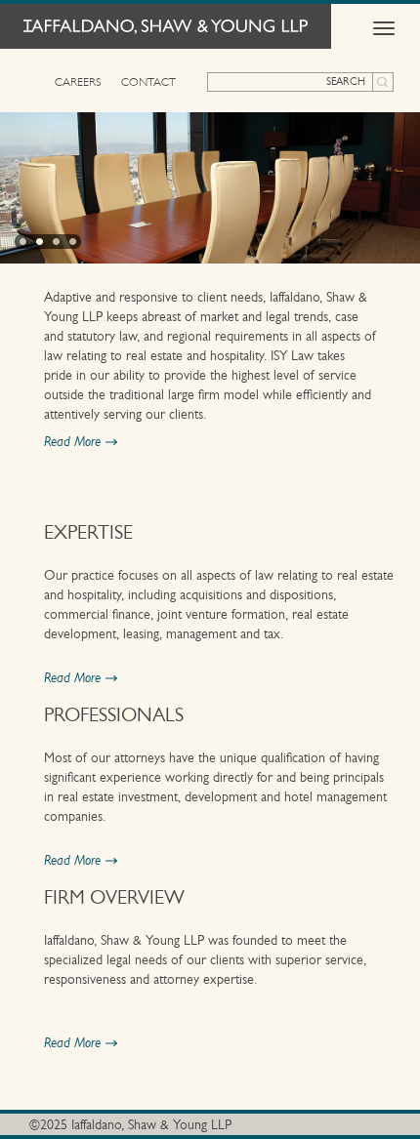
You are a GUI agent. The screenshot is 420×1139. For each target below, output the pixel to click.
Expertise (88, 533)
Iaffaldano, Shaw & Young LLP (165, 26)
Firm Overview (114, 898)
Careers (78, 82)
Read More (72, 442)
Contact (148, 82)
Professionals (114, 715)
